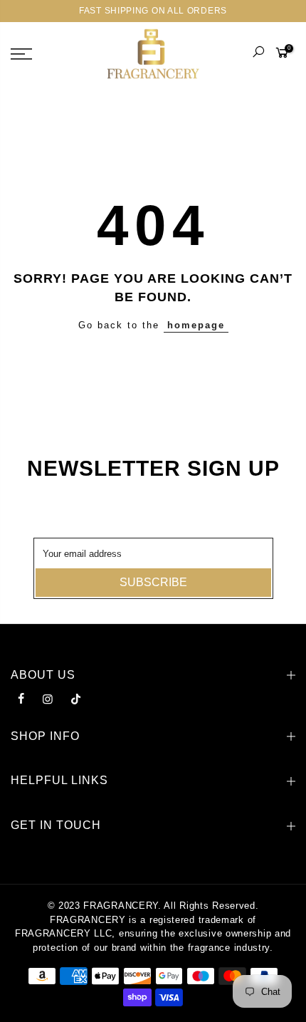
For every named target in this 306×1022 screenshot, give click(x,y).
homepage (196, 325)
